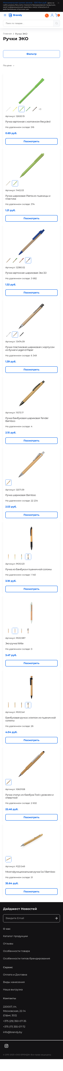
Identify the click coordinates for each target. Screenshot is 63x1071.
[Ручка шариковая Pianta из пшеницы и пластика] (31, 165)
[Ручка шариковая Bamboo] (31, 464)
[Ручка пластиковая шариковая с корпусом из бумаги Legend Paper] (31, 316)
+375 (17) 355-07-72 (14, 1026)
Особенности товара (16, 951)
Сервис (8, 967)
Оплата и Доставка (15, 974)
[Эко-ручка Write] (31, 613)
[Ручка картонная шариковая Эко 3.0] (31, 242)
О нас (6, 928)
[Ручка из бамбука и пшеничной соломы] (31, 539)
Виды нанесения (14, 982)
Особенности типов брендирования (26, 958)
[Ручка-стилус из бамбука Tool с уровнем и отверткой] (31, 764)
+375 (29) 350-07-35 (14, 1021)
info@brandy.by (12, 1032)
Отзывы (8, 943)
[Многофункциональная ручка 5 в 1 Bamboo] (31, 841)
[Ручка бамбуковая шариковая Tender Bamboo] (31, 393)
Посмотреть (31, 141)
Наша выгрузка (13, 989)
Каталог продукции (15, 936)
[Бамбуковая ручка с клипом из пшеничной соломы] (31, 687)
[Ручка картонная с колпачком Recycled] (31, 91)
